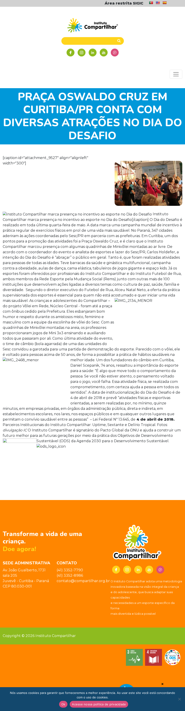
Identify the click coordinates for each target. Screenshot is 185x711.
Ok (63, 704)
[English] (158, 2)
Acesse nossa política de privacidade (99, 704)
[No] (179, 699)
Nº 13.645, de (124, 419)
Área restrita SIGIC (124, 3)
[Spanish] (164, 2)
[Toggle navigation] (176, 74)
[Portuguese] (151, 2)
